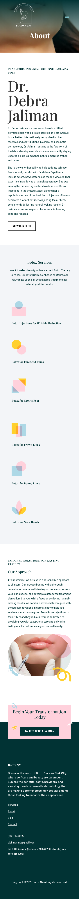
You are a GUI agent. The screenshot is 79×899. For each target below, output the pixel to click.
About (11, 811)
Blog (10, 817)
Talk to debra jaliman (39, 731)
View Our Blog (21, 226)
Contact (12, 824)
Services (13, 804)
